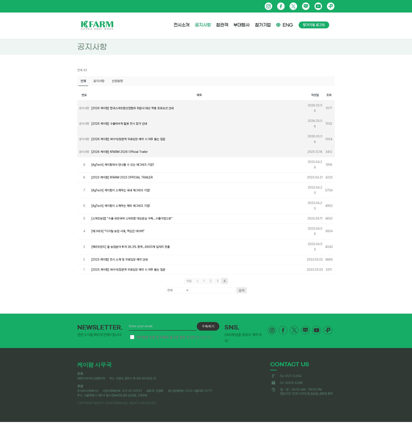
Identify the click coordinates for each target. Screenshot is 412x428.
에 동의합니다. (174, 337)
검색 (242, 290)
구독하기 (208, 326)
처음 (189, 281)
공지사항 (99, 81)
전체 (83, 81)
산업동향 (117, 81)
